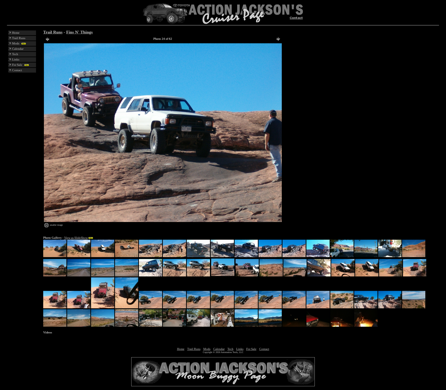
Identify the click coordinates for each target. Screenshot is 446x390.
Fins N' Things (79, 32)
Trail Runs (52, 32)
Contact (264, 349)
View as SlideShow (76, 237)
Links (239, 349)
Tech (230, 349)
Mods (206, 349)
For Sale (251, 349)
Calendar (219, 349)
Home (180, 349)
